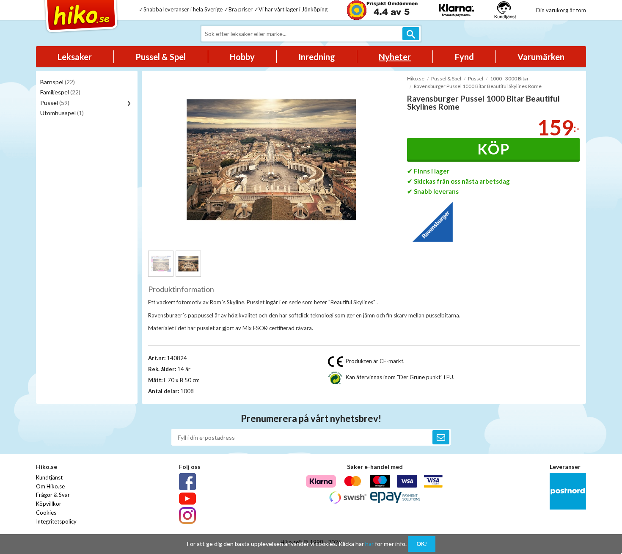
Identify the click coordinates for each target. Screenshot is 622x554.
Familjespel (60, 92)
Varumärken (540, 57)
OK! (421, 543)
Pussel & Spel (160, 57)
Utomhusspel (62, 112)
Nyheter (395, 57)
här (369, 543)
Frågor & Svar (53, 494)
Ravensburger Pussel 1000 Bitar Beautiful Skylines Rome (478, 86)
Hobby (242, 57)
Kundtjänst (49, 477)
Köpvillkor (48, 503)
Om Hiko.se (50, 486)
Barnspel (57, 81)
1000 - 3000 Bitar (509, 78)
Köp (493, 148)
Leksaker (75, 57)
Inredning (316, 57)
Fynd (464, 57)
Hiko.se (415, 78)
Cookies (46, 512)
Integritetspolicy (56, 521)
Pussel (54, 102)
